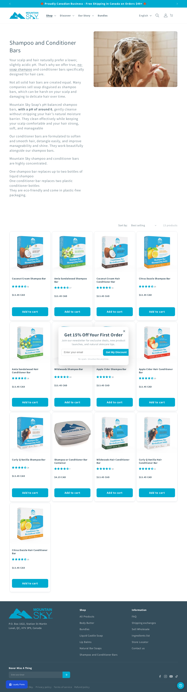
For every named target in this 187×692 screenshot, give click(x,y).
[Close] (124, 331)
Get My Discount (116, 352)
